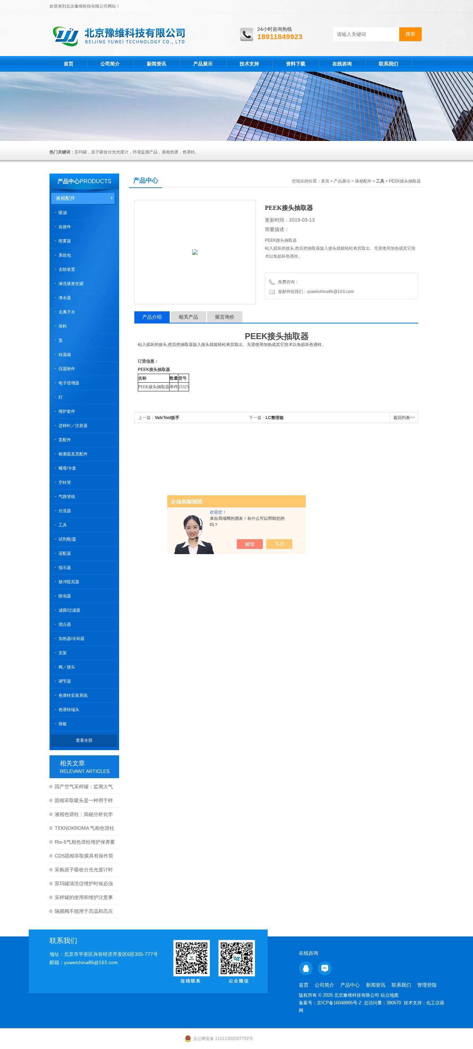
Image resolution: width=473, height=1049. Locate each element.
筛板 (63, 723)
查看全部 (84, 740)
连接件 (65, 226)
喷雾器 (65, 241)
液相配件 (65, 198)
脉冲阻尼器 (69, 581)
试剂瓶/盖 (67, 539)
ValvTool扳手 (167, 417)
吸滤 (63, 212)
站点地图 (390, 995)
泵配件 (65, 439)
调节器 (65, 681)
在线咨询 (342, 63)
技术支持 (249, 63)
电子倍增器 (69, 383)
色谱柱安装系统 (73, 695)
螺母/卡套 (67, 468)
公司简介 (110, 63)
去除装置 (67, 269)
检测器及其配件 (73, 454)
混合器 (65, 624)
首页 (68, 63)
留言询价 (224, 317)
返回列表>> (404, 417)
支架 (63, 652)
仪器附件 (67, 368)
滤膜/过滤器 (69, 610)
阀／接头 (67, 667)
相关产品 (188, 317)
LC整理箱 (275, 417)
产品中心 (68, 181)
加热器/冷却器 (71, 638)
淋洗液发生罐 (71, 283)
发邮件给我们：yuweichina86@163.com (315, 291)
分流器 (65, 510)
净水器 (65, 297)
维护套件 (67, 411)
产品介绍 (152, 317)
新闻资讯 (156, 63)
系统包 (65, 255)
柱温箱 (65, 354)
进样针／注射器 (73, 425)
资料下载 (295, 63)
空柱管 (65, 482)
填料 (63, 326)
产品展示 (203, 63)
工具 (63, 525)
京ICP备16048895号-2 (339, 1002)
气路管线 (67, 496)
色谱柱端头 (69, 709)
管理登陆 (427, 985)
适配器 (65, 553)
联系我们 (388, 63)
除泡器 (65, 596)
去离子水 (67, 312)
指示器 (65, 567)
